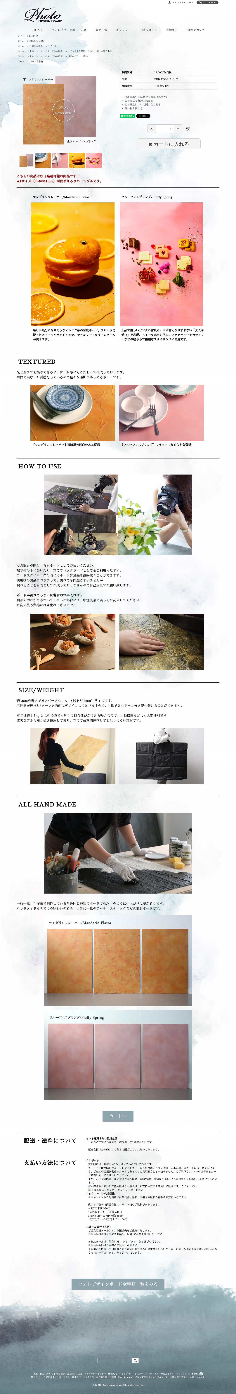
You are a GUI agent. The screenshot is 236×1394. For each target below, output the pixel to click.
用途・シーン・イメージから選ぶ (46, 51)
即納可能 (33, 36)
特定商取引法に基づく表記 (68, 1374)
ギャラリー (123, 30)
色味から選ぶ (36, 46)
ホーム (21, 36)
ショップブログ (127, 1374)
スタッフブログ (144, 1374)
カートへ (118, 1116)
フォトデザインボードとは (69, 30)
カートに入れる (171, 143)
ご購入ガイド (148, 30)
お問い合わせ (195, 30)
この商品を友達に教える (139, 100)
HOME (37, 30)
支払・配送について (43, 1374)
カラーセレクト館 (85, 1377)
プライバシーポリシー (95, 1374)
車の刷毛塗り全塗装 (106, 1377)
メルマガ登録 (160, 1374)
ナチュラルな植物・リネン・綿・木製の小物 (90, 51)
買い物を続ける (134, 108)
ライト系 (52, 46)
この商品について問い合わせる (143, 104)
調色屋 (49, 1377)
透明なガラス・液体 (78, 56)
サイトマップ (176, 1374)
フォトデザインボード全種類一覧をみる (118, 1284)
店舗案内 (172, 30)
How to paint (125, 1377)
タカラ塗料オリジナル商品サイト (151, 1377)
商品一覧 (101, 30)
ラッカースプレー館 (64, 1377)
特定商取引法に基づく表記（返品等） (147, 97)
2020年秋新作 (36, 61)
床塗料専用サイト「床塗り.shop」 (187, 1377)
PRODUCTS (36, 41)
